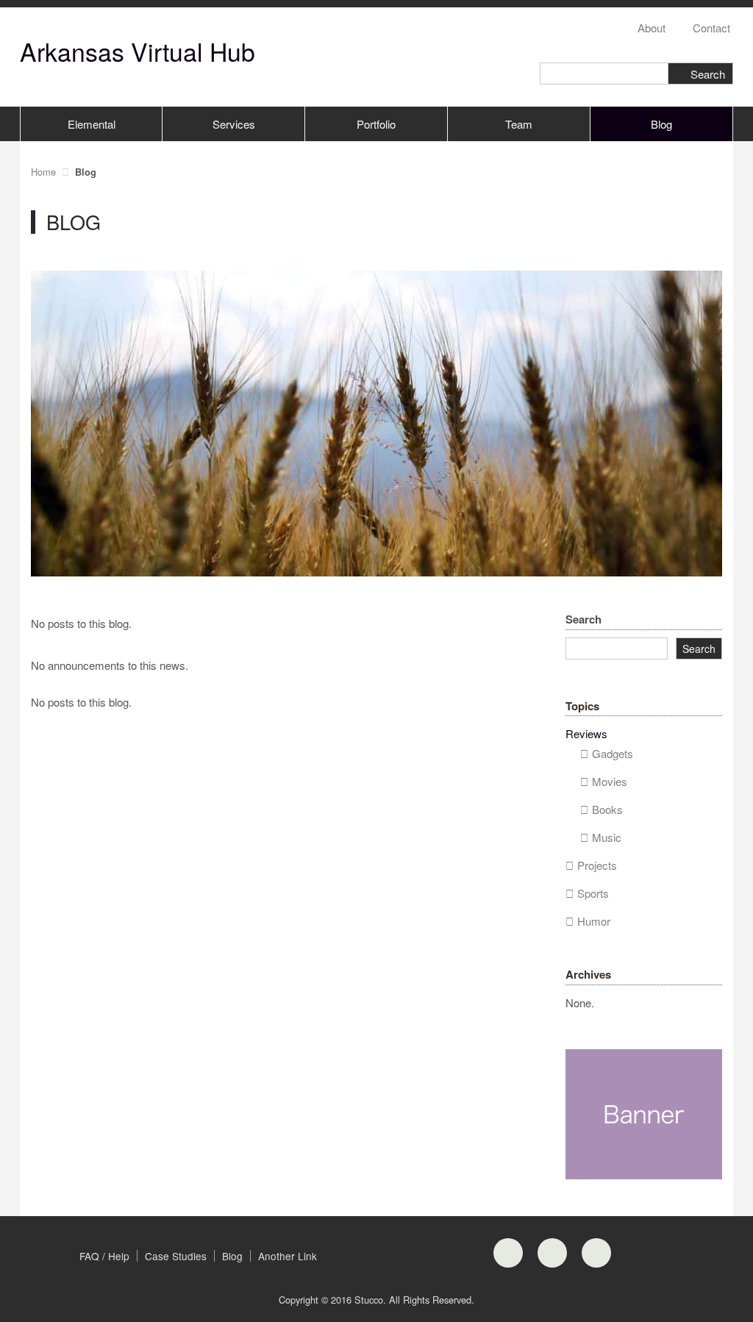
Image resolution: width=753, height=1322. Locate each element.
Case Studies (176, 1256)
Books (607, 809)
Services (234, 124)
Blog (661, 124)
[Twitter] (596, 1253)
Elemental (91, 124)
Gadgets (612, 753)
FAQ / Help (104, 1256)
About (651, 27)
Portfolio (376, 124)
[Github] (552, 1253)
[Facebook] (508, 1253)
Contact (711, 27)
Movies (609, 781)
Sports (593, 893)
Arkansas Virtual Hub (137, 51)
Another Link (287, 1256)
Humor (593, 921)
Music (606, 837)
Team (518, 124)
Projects (597, 865)
